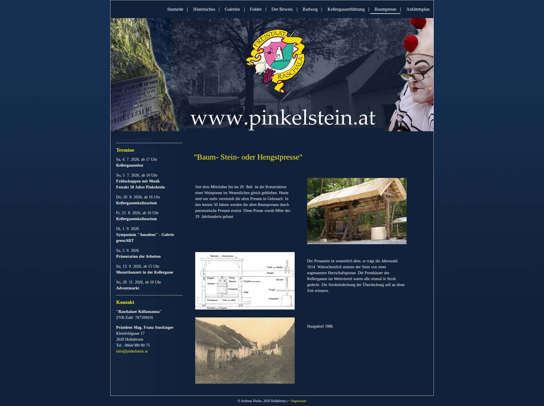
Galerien (232, 9)
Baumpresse (385, 9)
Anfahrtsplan (418, 9)
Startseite (175, 9)
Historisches (204, 9)
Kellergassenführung (346, 9)
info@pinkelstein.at (132, 351)
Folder (256, 9)
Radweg (310, 9)
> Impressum (297, 401)
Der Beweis (282, 9)
